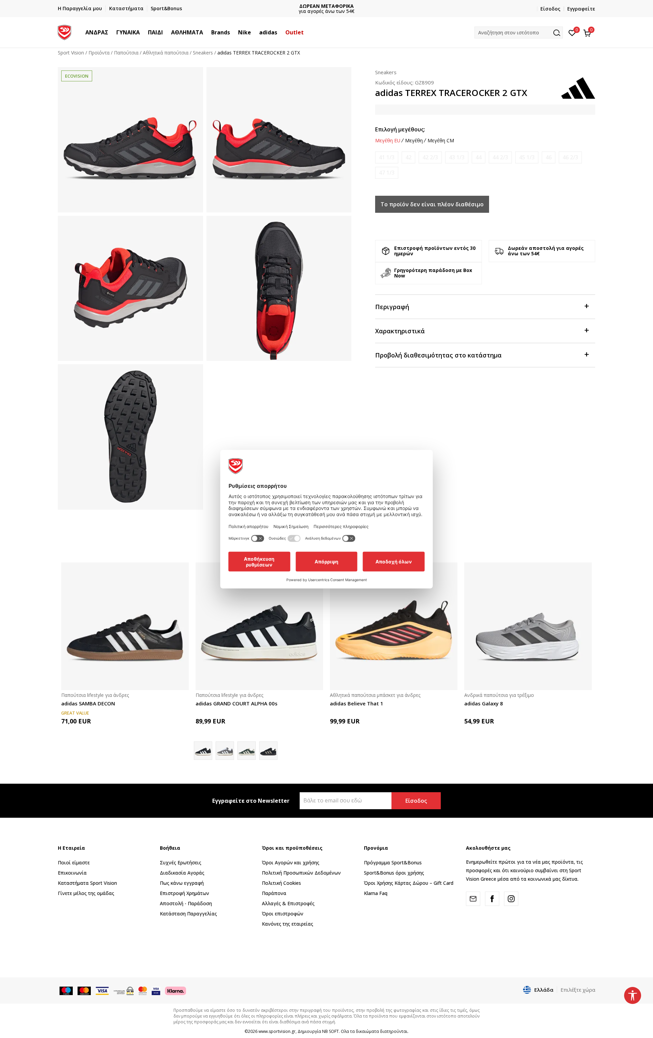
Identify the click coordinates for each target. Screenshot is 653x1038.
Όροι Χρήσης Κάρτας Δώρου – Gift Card (408, 883)
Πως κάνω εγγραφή (182, 883)
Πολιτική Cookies (281, 883)
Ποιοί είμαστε (74, 862)
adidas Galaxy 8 (483, 703)
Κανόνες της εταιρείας (287, 924)
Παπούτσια (126, 52)
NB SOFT (330, 1031)
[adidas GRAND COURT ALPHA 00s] (259, 626)
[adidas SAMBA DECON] (125, 626)
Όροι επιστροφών (282, 913)
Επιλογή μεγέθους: (400, 129)
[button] (112, 32)
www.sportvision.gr (277, 1031)
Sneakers (203, 52)
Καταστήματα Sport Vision (87, 883)
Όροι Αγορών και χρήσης (290, 862)
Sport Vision (71, 52)
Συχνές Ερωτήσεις (180, 862)
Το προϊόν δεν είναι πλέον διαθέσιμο (432, 204)
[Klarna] (175, 990)
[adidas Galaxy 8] (528, 626)
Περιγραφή (392, 307)
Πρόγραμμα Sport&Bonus (393, 862)
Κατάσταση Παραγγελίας (188, 913)
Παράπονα (274, 893)
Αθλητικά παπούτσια (165, 52)
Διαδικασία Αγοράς (182, 872)
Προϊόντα (99, 52)
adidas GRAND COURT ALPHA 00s (237, 703)
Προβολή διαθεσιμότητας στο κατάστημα (438, 355)
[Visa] (156, 990)
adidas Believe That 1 (356, 703)
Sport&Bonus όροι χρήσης (394, 872)
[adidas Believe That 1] (393, 626)
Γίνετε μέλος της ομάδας (86, 893)
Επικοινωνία (72, 872)
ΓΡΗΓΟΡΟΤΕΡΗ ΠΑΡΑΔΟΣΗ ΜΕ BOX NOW (326, 6)
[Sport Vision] (64, 31)
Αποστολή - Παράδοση (186, 903)
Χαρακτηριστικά (400, 331)
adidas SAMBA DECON (88, 703)
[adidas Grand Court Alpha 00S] (225, 751)
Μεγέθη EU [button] (387, 140)
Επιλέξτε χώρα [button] (577, 989)
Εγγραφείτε (581, 8)
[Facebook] (492, 899)
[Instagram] (511, 899)
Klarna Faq (375, 893)
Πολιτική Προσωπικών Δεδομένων (301, 872)
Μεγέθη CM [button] (441, 140)
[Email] (473, 899)
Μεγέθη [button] (414, 140)
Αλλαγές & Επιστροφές (288, 903)
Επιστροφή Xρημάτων (184, 893)
